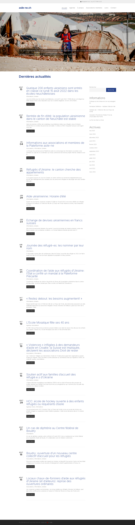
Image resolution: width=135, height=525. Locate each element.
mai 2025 (92, 130)
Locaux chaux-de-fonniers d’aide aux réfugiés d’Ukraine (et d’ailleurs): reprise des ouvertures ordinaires (55, 481)
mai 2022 (92, 165)
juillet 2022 (92, 158)
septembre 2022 (94, 151)
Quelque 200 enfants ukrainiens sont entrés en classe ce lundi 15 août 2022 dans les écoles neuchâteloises (54, 90)
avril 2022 (92, 168)
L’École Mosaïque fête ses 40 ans (47, 322)
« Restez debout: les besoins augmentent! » (54, 298)
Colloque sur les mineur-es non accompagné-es (102, 102)
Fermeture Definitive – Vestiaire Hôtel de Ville (102, 106)
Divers (33, 407)
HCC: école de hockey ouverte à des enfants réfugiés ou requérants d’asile (55, 403)
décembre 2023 (94, 137)
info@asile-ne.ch (86, 1)
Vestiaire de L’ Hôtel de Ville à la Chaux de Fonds (101, 110)
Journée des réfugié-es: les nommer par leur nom (55, 247)
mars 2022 (92, 172)
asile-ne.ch (25, 8)
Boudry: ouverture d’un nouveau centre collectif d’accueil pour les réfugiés (51, 454)
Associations (30, 148)
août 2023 (92, 141)
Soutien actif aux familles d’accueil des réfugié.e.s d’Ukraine (51, 376)
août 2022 (92, 154)
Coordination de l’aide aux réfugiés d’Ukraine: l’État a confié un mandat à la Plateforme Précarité (55, 273)
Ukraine (36, 96)
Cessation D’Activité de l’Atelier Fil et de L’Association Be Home (100, 115)
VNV (51, 522)
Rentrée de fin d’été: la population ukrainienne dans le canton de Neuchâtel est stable (55, 117)
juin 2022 (92, 161)
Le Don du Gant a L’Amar (96, 120)
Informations (29, 96)
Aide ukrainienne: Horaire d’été (46, 196)
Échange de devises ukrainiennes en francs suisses (54, 222)
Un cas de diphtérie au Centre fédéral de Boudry (52, 429)
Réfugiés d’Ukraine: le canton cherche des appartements (53, 171)
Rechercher (92, 87)
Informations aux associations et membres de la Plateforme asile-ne (55, 144)
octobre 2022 (93, 148)
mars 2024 (92, 134)
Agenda (28, 325)
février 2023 (93, 144)
